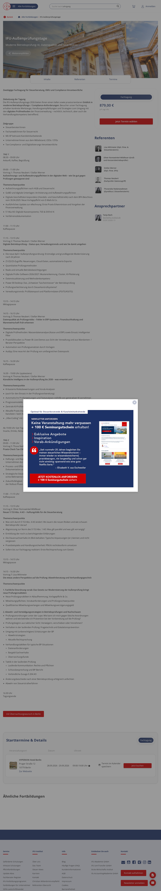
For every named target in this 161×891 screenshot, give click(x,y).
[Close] (134, 402)
